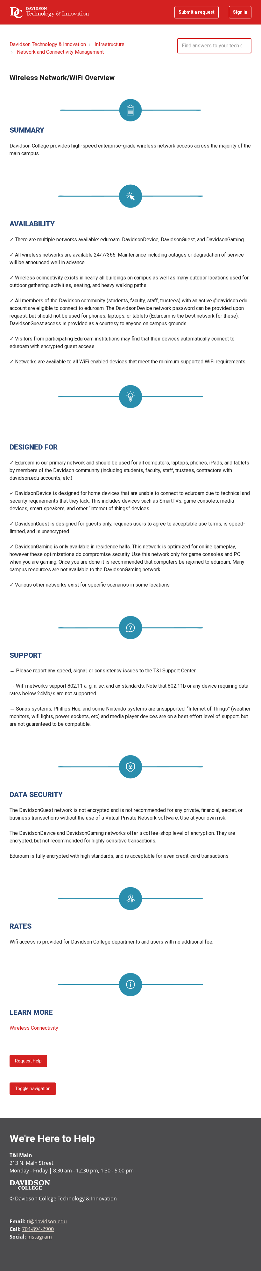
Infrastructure (109, 44)
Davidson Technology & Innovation (48, 44)
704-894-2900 (38, 1229)
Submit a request (197, 12)
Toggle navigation (33, 1088)
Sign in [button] (240, 12)
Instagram (39, 1236)
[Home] (49, 12)
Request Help (28, 1060)
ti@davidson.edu (47, 1221)
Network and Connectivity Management (60, 52)
